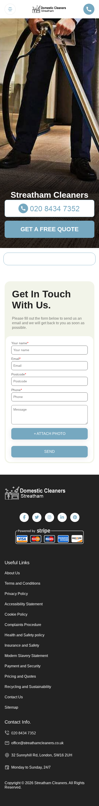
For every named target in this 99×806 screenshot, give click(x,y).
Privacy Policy (16, 594)
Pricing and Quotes (20, 676)
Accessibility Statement (24, 604)
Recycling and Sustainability (28, 687)
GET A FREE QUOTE (49, 229)
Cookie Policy (16, 614)
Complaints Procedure (23, 625)
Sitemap (11, 707)
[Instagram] (49, 517)
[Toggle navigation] (10, 9)
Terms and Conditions (22, 583)
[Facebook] (24, 517)
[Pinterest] (74, 517)
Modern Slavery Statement (26, 656)
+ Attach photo (49, 434)
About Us (12, 573)
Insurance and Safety (22, 645)
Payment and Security (23, 666)
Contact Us (14, 697)
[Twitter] (36, 517)
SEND (49, 452)
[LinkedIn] (62, 517)
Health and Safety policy (24, 635)
